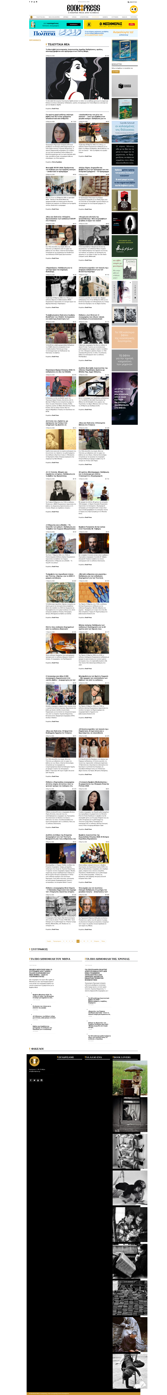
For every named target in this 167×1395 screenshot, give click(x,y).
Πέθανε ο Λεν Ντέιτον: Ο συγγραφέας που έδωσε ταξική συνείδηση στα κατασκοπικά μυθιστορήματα (91, 317)
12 (91, 941)
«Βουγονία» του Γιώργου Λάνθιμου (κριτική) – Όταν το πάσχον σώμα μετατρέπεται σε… (99, 1012)
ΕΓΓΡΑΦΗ (115, 72)
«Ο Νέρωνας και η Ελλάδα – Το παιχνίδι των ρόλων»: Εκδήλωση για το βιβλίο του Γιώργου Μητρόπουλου (61, 527)
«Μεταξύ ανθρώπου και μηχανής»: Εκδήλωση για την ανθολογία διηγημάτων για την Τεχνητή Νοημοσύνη (93, 576)
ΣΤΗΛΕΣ (74, 17)
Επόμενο (96, 941)
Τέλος (103, 941)
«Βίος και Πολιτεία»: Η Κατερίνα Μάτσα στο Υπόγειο (92, 424)
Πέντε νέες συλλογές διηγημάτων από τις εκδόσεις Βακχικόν (60, 628)
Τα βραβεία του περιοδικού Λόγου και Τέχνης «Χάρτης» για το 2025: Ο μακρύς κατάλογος (60, 576)
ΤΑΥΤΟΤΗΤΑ (134, 17)
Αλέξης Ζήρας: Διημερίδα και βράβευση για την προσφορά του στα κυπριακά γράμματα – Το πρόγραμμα (94, 169)
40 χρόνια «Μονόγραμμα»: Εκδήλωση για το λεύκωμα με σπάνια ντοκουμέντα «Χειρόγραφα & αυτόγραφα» (94, 474)
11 (87, 941)
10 (84, 941)
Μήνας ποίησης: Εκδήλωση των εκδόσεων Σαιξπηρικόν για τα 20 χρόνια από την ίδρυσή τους (92, 627)
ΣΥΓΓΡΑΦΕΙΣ (115, 17)
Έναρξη (49, 941)
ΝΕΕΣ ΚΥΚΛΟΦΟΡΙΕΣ (54, 17)
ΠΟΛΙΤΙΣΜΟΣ (95, 17)
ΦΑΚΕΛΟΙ (124, 17)
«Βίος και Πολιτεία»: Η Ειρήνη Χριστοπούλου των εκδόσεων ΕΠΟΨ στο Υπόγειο (61, 219)
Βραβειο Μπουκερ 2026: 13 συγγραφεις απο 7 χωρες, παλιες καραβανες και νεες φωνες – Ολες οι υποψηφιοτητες (40, 972)
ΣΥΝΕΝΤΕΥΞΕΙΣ (84, 17)
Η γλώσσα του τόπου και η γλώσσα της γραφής (42, 1006)
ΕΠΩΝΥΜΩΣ (35, 1009)
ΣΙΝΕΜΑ (90, 1016)
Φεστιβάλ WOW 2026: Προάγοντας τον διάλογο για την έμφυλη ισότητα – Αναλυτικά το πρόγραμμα (60, 169)
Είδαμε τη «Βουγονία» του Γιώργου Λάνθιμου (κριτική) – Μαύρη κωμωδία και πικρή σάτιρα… (98, 1025)
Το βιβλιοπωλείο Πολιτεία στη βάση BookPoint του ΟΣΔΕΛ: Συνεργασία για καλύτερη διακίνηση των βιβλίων (60, 317)
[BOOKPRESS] (83, 9)
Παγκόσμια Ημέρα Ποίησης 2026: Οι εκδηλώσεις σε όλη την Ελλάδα (60, 371)
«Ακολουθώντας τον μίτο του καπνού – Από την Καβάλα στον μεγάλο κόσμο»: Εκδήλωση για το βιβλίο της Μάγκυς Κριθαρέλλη (92, 116)
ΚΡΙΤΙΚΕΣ (65, 17)
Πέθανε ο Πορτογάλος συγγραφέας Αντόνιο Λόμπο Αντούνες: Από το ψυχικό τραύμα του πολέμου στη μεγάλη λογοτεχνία (60, 784)
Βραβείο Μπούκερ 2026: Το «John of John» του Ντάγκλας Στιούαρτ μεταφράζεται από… (43, 996)
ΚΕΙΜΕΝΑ (105, 17)
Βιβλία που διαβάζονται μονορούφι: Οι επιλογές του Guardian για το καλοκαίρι (42, 1027)
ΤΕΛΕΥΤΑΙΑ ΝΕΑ (40, 17)
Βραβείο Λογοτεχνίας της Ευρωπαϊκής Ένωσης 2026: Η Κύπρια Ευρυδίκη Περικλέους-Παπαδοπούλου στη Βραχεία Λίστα (94, 837)
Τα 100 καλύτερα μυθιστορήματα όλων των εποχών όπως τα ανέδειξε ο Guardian (99, 1037)
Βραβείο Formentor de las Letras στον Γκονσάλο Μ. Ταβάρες (92, 528)
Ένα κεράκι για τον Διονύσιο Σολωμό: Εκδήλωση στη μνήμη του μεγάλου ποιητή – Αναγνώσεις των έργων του (93, 890)
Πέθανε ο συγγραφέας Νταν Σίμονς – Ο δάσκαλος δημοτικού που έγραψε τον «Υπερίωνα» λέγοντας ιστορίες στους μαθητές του (61, 890)
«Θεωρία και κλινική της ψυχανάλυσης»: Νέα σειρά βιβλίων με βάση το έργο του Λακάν (93, 219)
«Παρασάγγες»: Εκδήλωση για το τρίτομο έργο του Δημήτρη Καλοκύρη (59, 270)
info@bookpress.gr (34, 1071)
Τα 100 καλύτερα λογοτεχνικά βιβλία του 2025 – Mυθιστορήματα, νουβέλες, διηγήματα (98, 1000)
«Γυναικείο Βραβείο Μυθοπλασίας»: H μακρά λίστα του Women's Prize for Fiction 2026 (94, 784)
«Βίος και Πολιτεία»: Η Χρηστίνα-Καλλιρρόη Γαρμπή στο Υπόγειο (59, 732)
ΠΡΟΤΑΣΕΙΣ (35, 1031)
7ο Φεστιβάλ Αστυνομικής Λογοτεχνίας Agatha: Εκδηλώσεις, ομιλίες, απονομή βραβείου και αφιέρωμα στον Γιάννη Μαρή (74, 50)
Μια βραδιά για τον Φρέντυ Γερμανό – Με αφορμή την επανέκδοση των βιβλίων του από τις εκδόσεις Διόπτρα (93, 678)
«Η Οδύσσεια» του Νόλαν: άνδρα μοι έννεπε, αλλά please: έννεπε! (44, 1016)
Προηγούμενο (57, 941)
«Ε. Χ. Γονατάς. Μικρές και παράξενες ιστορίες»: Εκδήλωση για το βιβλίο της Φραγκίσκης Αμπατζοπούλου (60, 474)
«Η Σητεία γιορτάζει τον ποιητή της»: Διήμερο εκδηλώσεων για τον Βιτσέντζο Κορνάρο (94, 270)
